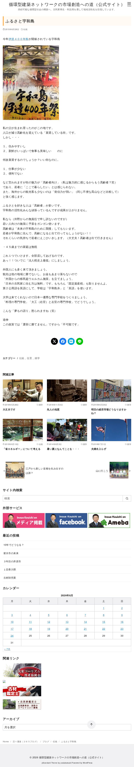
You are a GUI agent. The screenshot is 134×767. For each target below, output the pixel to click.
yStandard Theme (49, 762)
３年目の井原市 (12, 561)
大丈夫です (9, 409)
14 (85, 621)
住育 (29, 358)
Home (6, 741)
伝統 (25, 29)
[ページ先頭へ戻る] (91, 725)
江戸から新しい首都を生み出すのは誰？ (44, 470)
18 (30, 628)
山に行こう (102, 470)
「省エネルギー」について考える (21, 449)
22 (103, 628)
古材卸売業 (9, 577)
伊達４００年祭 (19, 39)
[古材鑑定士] (22, 697)
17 (12, 628)
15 (103, 621)
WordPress (87, 762)
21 (85, 628)
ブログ (46, 741)
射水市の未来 (10, 553)
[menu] (129, 4)
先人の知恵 (53, 409)
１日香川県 (9, 569)
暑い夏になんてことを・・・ (63, 449)
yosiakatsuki (66, 762)
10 (12, 621)
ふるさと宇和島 (68, 741)
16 (122, 621)
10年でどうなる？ (13, 544)
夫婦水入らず (98, 449)
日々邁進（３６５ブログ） (26, 741)
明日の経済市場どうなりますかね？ (108, 411)
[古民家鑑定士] (22, 710)
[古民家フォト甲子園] (4, 683)
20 (67, 628)
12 (48, 621)
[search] (127, 498)
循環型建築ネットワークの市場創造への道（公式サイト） (67, 4)
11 (30, 621)
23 (122, 628)
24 (12, 635)
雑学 (37, 358)
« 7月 (7, 649)
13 (67, 621)
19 (48, 628)
